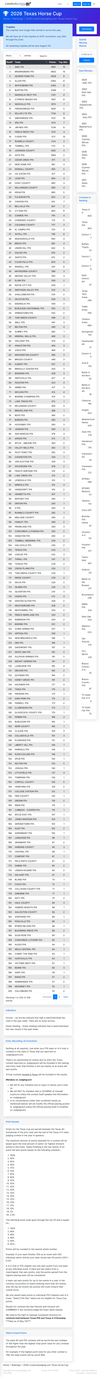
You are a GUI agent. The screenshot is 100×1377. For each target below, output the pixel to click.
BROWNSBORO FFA (24, 71)
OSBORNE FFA (22, 893)
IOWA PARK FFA (22, 698)
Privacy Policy (74, 1371)
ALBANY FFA (21, 364)
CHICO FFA (20, 884)
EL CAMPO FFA (22, 229)
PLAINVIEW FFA (22, 740)
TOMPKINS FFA (22, 777)
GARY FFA (20, 972)
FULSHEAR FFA (22, 197)
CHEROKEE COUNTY (25, 220)
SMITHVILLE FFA (23, 378)
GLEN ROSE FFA (23, 935)
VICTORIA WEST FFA (25, 963)
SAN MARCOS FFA (24, 433)
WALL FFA (20, 322)
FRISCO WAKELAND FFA (27, 615)
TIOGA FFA (20, 689)
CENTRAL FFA (22, 851)
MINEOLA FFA (22, 484)
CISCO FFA (20, 350)
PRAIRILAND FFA (23, 526)
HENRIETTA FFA (23, 494)
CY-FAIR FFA (21, 211)
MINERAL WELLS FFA (25, 336)
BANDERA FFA (22, 373)
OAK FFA (19, 642)
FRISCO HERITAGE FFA (26, 471)
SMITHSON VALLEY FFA (27, 290)
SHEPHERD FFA (22, 916)
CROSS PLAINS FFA (24, 568)
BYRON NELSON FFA (25, 926)
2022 (84, 114)
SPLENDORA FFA (23, 466)
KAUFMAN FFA (22, 684)
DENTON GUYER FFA (25, 601)
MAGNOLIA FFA (22, 303)
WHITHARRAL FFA (24, 610)
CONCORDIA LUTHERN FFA (28, 940)
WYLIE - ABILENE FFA (25, 443)
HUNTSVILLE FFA (23, 958)
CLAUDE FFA (21, 731)
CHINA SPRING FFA (24, 629)
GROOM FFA (21, 800)
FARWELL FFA (22, 703)
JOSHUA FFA (21, 768)
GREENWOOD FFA (24, 118)
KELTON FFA (21, 763)
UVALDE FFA (21, 554)
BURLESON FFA (22, 721)
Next (65, 997)
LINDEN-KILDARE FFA (25, 870)
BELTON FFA (21, 327)
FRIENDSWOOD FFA (24, 108)
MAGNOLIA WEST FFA (26, 95)
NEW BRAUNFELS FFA (26, 638)
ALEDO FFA (20, 944)
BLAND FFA (20, 879)
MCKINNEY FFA (22, 986)
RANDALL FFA (22, 266)
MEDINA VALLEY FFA (25, 276)
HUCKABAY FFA (23, 424)
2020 (84, 136)
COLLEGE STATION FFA (26, 791)
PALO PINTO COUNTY (26, 861)
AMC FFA (19, 67)
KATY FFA (19, 898)
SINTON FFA (21, 503)
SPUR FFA (20, 758)
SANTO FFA (20, 257)
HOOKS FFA (20, 596)
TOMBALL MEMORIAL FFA (27, 540)
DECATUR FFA (22, 299)
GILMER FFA (21, 587)
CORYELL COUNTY (24, 782)
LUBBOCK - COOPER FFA (27, 810)
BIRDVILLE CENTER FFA (26, 369)
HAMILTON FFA (22, 536)
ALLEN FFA (20, 81)
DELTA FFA (20, 582)
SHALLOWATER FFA (24, 294)
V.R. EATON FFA (22, 173)
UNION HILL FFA (23, 248)
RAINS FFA (20, 977)
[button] (60, 3)
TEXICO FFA (21, 550)
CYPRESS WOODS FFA (26, 99)
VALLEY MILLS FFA (24, 447)
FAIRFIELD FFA (22, 749)
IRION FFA (20, 805)
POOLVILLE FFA (22, 921)
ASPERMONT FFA (23, 833)
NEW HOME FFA (23, 164)
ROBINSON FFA (22, 619)
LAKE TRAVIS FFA (23, 401)
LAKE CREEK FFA (23, 475)
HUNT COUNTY (22, 183)
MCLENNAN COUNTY (25, 406)
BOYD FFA (20, 415)
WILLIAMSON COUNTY (26, 187)
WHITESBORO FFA (24, 85)
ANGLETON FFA (23, 345)
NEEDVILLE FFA (22, 104)
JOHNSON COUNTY (25, 150)
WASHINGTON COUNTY (27, 355)
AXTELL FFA (21, 234)
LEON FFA (20, 178)
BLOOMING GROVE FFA (26, 930)
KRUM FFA (20, 192)
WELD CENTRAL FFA (25, 949)
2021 (84, 123)
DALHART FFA (22, 875)
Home (6, 18)
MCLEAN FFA (21, 392)
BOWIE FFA (20, 967)
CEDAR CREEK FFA (24, 160)
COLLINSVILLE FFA (24, 735)
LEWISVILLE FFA (23, 480)
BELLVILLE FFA (22, 206)
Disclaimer (81, 1373)
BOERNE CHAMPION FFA (27, 396)
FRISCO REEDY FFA (24, 132)
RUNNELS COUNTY (24, 141)
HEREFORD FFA (22, 786)
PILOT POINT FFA (23, 452)
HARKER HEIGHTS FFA (26, 907)
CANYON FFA (21, 201)
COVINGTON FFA (23, 457)
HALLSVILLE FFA (23, 545)
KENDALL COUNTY (24, 169)
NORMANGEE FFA (24, 981)
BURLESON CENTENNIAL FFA (29, 308)
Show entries (18, 55)
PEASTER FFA (21, 382)
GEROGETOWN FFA (24, 824)
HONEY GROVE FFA (24, 680)
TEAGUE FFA (21, 564)
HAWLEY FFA (21, 522)
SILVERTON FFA (22, 591)
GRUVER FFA (21, 670)
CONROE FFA (21, 215)
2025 (84, 79)
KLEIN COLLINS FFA (25, 754)
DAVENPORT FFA (23, 647)
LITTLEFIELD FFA (23, 772)
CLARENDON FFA (23, 707)
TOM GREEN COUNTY (26, 317)
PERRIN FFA (20, 717)
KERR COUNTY (22, 726)
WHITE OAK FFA (23, 652)
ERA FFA (19, 122)
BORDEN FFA (21, 420)
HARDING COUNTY (24, 847)
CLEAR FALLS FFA (24, 262)
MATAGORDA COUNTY (26, 271)
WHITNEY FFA (22, 498)
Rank (9, 62)
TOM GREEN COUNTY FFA (28, 573)
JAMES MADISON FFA (26, 819)
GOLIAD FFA (21, 252)
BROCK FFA (20, 243)
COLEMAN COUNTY (25, 224)
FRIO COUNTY (22, 796)
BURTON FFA (21, 90)
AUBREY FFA (21, 331)
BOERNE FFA (21, 624)
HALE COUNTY (22, 902)
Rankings (18, 18)
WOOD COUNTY (23, 577)
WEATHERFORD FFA (25, 605)
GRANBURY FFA (23, 842)
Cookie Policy (91, 1373)
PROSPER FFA (22, 693)
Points (52, 62)
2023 (84, 101)
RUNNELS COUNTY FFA (27, 512)
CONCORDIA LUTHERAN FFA (29, 531)
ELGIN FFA (20, 280)
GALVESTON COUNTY (26, 912)
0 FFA (17, 508)
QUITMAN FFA (22, 675)
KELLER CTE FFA (23, 113)
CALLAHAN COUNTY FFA (27, 889)
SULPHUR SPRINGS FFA (26, 656)
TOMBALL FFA (22, 146)
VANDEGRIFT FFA (23, 489)
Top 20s (63, 62)
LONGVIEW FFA (22, 838)
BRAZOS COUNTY (24, 359)
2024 (84, 89)
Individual (86, 29)
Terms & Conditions (89, 1371)
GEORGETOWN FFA (24, 76)
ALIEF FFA (20, 828)
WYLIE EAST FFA (23, 814)
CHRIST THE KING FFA (26, 953)
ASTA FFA (19, 155)
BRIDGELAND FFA (24, 410)
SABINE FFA (21, 865)
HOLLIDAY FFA (22, 341)
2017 (84, 180)
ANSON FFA (21, 438)
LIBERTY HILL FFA (24, 745)
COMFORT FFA (22, 856)
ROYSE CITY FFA (23, 285)
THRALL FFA (21, 559)
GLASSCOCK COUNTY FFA (28, 712)
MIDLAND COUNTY (24, 517)
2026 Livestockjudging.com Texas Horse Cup (51, 18)
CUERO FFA (20, 136)
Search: (43, 56)
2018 (84, 164)
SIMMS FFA (20, 387)
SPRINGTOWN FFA (24, 313)
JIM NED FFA (21, 127)
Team (18, 62)
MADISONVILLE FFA (25, 238)
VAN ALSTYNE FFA (24, 461)
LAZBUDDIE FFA (23, 666)
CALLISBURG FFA (23, 991)
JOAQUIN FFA (21, 429)
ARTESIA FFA (21, 633)
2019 (84, 151)
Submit (86, 60)
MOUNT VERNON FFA (25, 661)
